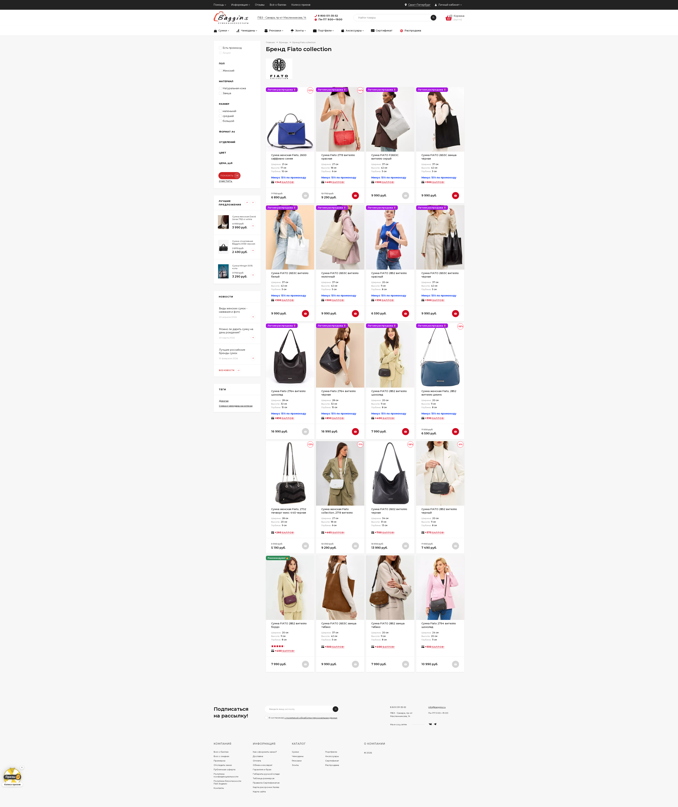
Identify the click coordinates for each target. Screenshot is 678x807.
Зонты (295, 765)
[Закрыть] (22, 767)
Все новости (227, 370)
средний (228, 116)
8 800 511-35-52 (398, 707)
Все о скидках (221, 756)
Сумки (295, 751)
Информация (239, 4)
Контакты (219, 788)
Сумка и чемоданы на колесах (235, 406)
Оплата (257, 760)
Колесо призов (300, 4)
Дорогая (223, 401)
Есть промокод (232, 47)
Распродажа (332, 765)
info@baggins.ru (437, 707)
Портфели (331, 751)
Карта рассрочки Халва (266, 787)
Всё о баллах (278, 4)
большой (228, 121)
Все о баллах (221, 751)
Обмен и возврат (262, 765)
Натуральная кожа (234, 88)
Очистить (225, 181)
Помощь (218, 4)
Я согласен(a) (303, 717)
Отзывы (259, 4)
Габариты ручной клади (266, 774)
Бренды (283, 42)
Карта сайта (259, 791)
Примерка (219, 760)
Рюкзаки (297, 760)
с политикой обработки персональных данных (310, 717)
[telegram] (435, 724)
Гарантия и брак (262, 769)
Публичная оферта (224, 769)
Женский (228, 70)
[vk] (430, 724)
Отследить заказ (223, 765)
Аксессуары (332, 756)
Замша (227, 93)
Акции (227, 52)
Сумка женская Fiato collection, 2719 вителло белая (337, 513)
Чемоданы (298, 756)
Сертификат (332, 760)
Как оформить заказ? (265, 751)
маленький (229, 111)
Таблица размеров (263, 778)
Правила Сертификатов (266, 782)
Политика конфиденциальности (226, 775)
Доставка (258, 756)
